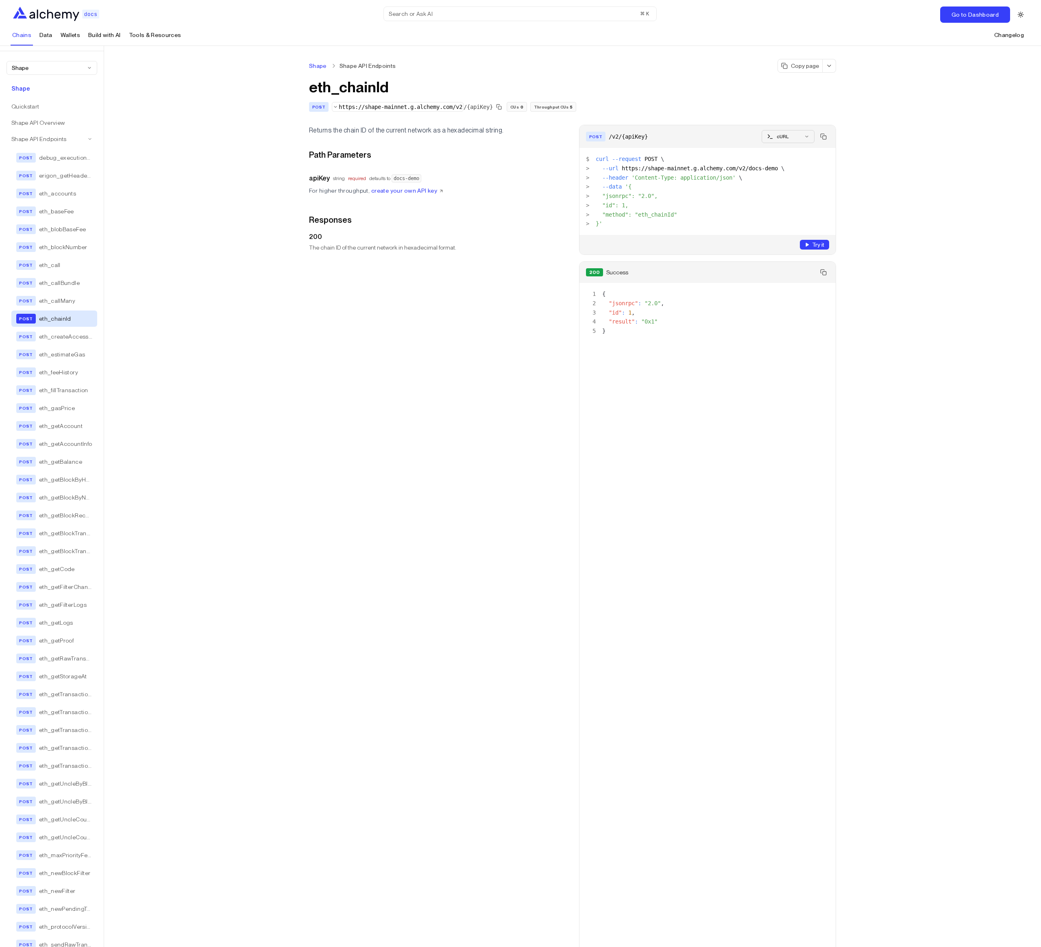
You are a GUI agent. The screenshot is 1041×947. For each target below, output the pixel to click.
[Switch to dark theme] (1020, 14)
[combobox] (52, 68)
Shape (318, 66)
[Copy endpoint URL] (498, 106)
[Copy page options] (829, 66)
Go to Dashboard (975, 14)
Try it (818, 244)
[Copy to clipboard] (823, 136)
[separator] (104, 496)
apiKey (319, 178)
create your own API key (404, 190)
